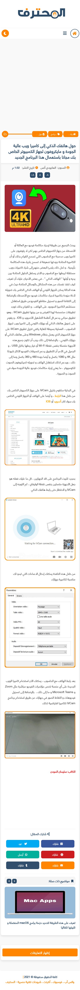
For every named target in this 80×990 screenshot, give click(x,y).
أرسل (20, 854)
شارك (56, 843)
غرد (21, 843)
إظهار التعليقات (40, 952)
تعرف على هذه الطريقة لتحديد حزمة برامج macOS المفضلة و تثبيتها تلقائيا (41, 924)
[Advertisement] (40, 82)
